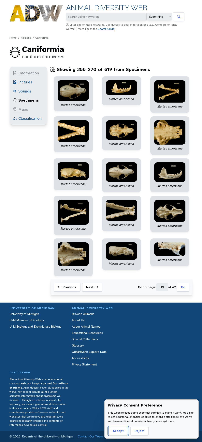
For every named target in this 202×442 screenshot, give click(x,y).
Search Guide (106, 29)
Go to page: (147, 287)
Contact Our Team (90, 436)
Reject (140, 431)
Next (90, 287)
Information (28, 73)
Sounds (24, 91)
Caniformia (42, 37)
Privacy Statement (84, 364)
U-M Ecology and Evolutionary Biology (35, 326)
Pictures (25, 82)
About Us (78, 320)
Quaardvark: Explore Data (89, 352)
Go (183, 287)
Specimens (28, 100)
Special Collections (85, 339)
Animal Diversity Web (106, 8)
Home (13, 37)
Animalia (26, 37)
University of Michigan (24, 314)
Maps (23, 109)
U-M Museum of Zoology (26, 320)
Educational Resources (87, 333)
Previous (69, 287)
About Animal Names (86, 326)
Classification (30, 118)
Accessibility (80, 358)
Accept (118, 431)
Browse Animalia (83, 314)
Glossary (78, 345)
